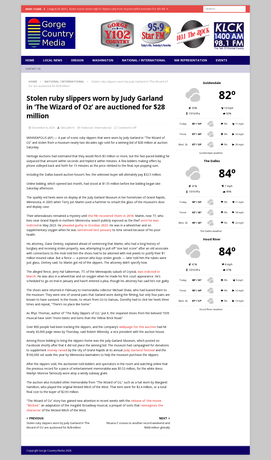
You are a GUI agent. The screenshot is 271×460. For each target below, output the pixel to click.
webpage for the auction (137, 327)
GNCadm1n (67, 127)
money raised (57, 350)
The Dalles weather (211, 231)
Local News (52, 60)
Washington (102, 60)
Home (29, 60)
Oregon (77, 60)
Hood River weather (211, 309)
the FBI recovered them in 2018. (111, 216)
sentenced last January (94, 230)
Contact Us (32, 68)
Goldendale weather (211, 152)
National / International (144, 60)
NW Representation (190, 60)
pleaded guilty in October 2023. (85, 225)
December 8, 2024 (43, 127)
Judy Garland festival (139, 350)
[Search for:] (224, 9)
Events (221, 60)
